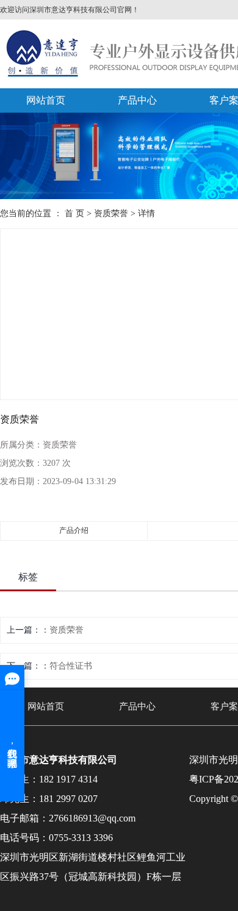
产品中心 (137, 100)
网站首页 (45, 100)
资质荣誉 (111, 213)
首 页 (74, 213)
